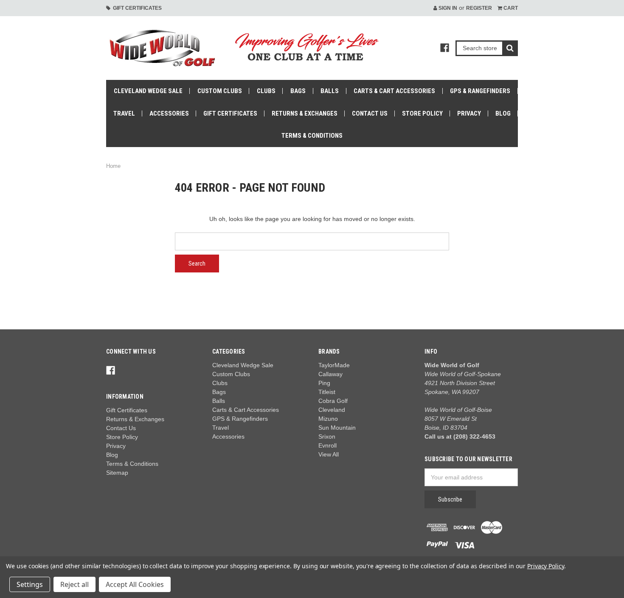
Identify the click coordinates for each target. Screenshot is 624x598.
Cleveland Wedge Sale (148, 91)
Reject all (74, 584)
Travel (124, 113)
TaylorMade (334, 365)
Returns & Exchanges (304, 113)
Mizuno (328, 418)
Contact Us (370, 113)
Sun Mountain (337, 427)
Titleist (326, 391)
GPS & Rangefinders (480, 91)
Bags (298, 91)
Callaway (330, 374)
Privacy (469, 113)
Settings (30, 584)
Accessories (169, 113)
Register (479, 8)
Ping (324, 383)
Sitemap (117, 472)
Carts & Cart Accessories (394, 91)
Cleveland (331, 409)
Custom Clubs (219, 91)
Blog (503, 113)
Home (113, 166)
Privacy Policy (545, 566)
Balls (329, 91)
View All (328, 454)
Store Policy (422, 113)
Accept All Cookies (135, 584)
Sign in (447, 8)
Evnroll (327, 445)
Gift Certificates (136, 8)
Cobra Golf (333, 400)
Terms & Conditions (312, 135)
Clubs (266, 91)
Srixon (326, 436)
